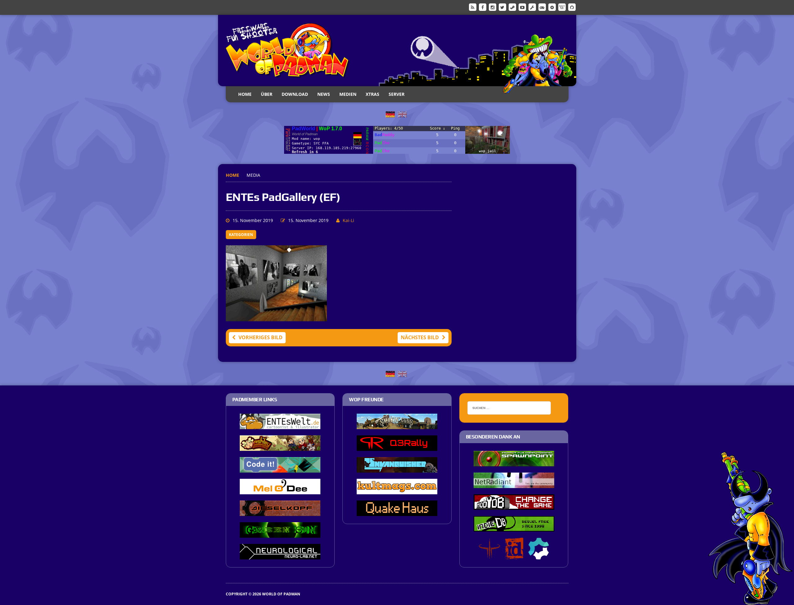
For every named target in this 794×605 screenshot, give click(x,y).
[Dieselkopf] (280, 512)
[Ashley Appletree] (280, 446)
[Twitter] (502, 6)
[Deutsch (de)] (390, 113)
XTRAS (372, 94)
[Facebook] (482, 6)
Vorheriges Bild (261, 337)
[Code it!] (280, 468)
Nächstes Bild (420, 337)
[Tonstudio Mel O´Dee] (280, 490)
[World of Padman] (397, 50)
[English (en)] (402, 113)
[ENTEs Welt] (280, 425)
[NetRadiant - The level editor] (514, 484)
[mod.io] (552, 6)
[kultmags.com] (397, 490)
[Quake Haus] (397, 512)
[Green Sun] (280, 533)
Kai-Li (348, 220)
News (323, 94)
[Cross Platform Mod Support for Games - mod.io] (538, 555)
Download (295, 94)
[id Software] (514, 555)
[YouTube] (522, 6)
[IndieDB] (542, 6)
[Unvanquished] (397, 468)
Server (396, 94)
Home (245, 94)
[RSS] (472, 6)
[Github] (572, 6)
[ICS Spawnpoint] (514, 462)
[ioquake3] (489, 555)
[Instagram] (492, 6)
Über (266, 94)
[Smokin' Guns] (397, 425)
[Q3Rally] (397, 446)
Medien (347, 94)
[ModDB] (532, 6)
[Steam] (512, 6)
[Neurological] (280, 555)
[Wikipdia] (562, 6)
